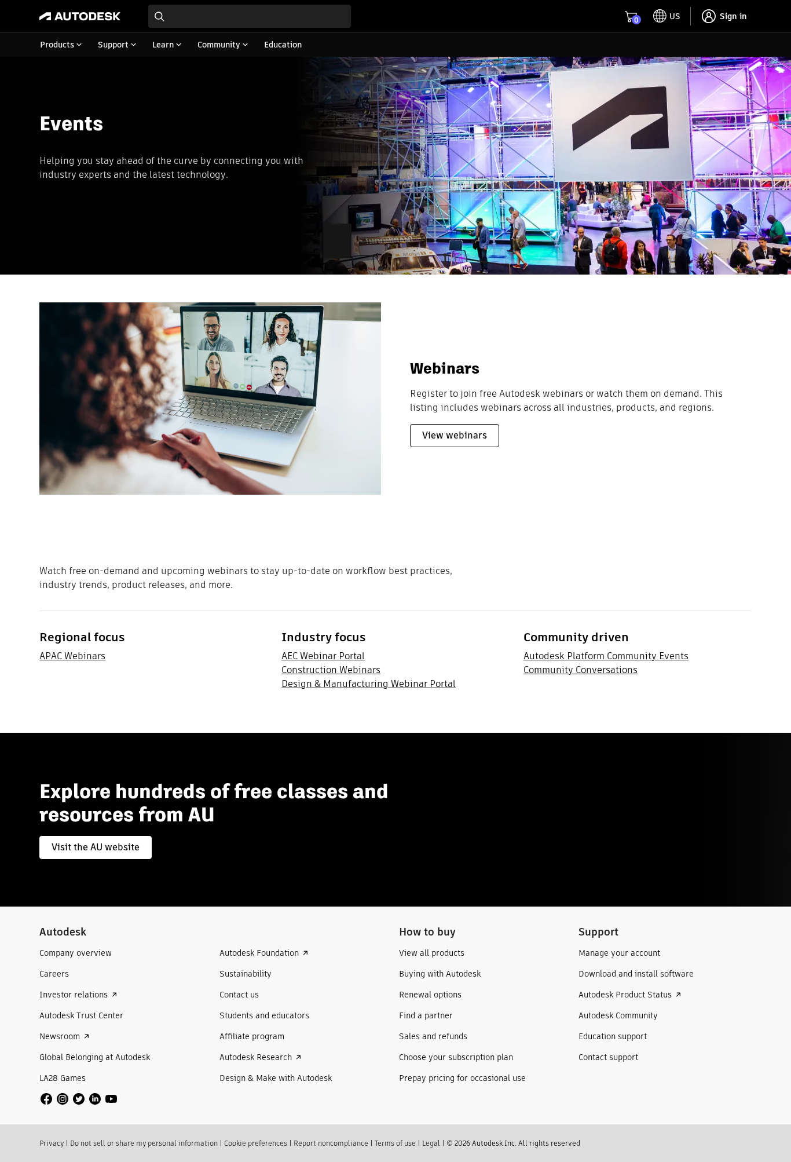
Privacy (51, 1143)
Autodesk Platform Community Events (606, 656)
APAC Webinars (72, 656)
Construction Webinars (330, 670)
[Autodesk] (79, 16)
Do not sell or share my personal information (144, 1143)
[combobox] (249, 16)
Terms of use (395, 1143)
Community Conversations (580, 670)
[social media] (78, 1099)
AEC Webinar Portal (323, 656)
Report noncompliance (331, 1143)
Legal (431, 1143)
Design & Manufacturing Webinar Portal (368, 683)
